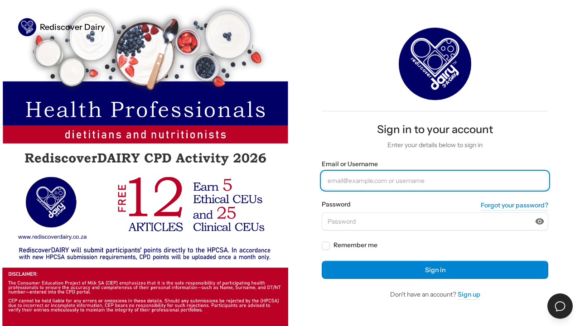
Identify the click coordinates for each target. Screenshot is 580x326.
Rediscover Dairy (72, 27)
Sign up (469, 294)
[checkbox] (326, 246)
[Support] (560, 306)
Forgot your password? (514, 205)
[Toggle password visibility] (539, 221)
